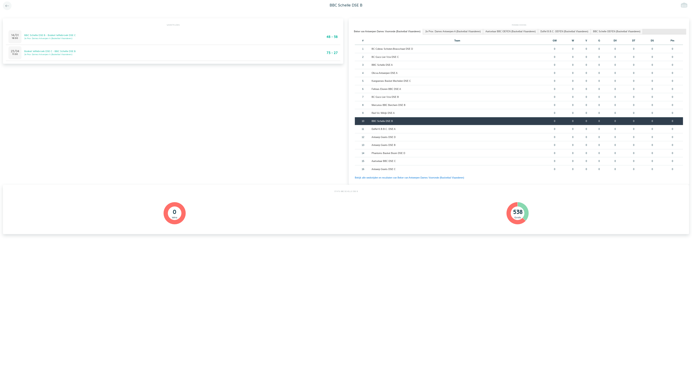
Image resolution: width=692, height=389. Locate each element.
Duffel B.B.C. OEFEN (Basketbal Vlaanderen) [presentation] (564, 31)
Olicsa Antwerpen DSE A (385, 73)
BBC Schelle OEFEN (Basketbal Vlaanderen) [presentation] (616, 31)
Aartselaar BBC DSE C (384, 161)
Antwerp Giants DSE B (384, 145)
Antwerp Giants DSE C (384, 169)
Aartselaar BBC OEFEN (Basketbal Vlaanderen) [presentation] (510, 31)
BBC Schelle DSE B (382, 121)
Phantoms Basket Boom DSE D (388, 153)
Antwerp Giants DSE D (384, 137)
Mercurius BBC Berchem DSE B (388, 105)
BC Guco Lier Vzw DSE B (385, 97)
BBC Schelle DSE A (382, 65)
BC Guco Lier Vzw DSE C (385, 57)
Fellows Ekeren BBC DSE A (386, 89)
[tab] (387, 31)
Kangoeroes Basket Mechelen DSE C (391, 81)
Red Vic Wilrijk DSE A (383, 113)
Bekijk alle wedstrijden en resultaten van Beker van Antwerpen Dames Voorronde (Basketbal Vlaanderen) (409, 177)
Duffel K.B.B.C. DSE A (384, 129)
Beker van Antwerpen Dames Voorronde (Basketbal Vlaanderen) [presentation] (387, 31)
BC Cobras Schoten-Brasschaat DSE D (392, 49)
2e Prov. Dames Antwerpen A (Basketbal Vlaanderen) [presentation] (453, 31)
